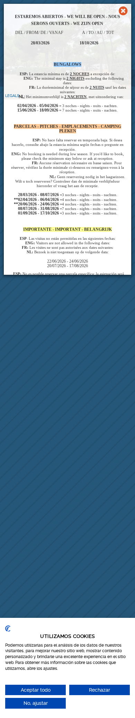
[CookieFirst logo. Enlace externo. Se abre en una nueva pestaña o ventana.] (7, 628)
